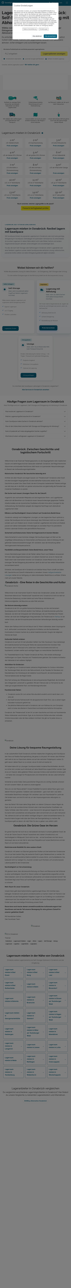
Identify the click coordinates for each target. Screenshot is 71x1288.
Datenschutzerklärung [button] (29, 29)
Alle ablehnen (37, 36)
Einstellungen (44, 29)
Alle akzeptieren (50, 36)
